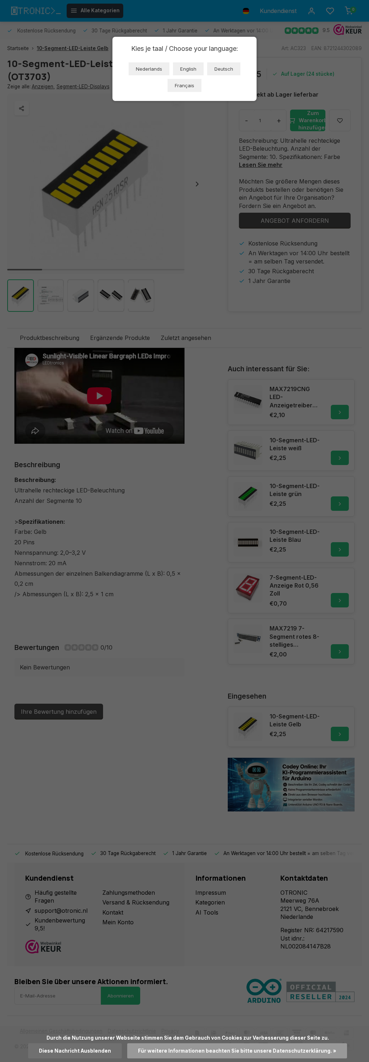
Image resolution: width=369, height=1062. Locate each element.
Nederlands (149, 69)
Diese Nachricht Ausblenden (75, 1051)
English (188, 69)
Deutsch (223, 69)
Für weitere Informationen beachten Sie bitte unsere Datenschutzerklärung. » (237, 1051)
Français (184, 85)
